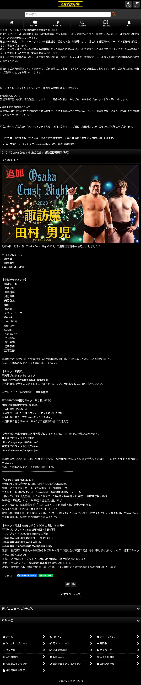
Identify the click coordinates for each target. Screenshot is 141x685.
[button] (82, 23)
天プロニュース (71, 594)
